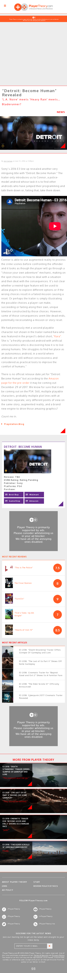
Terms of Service (41, 955)
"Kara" (57, 336)
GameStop (14, 501)
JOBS (4, 886)
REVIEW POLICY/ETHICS (46, 886)
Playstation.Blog (14, 424)
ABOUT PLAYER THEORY (14, 882)
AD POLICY (7, 890)
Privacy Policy (58, 955)
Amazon (33, 501)
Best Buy (14, 494)
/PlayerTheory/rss (47, 924)
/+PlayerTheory (46, 916)
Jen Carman (8, 161)
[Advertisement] (33, 49)
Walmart (34, 494)
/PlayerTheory (13, 909)
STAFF (37, 882)
